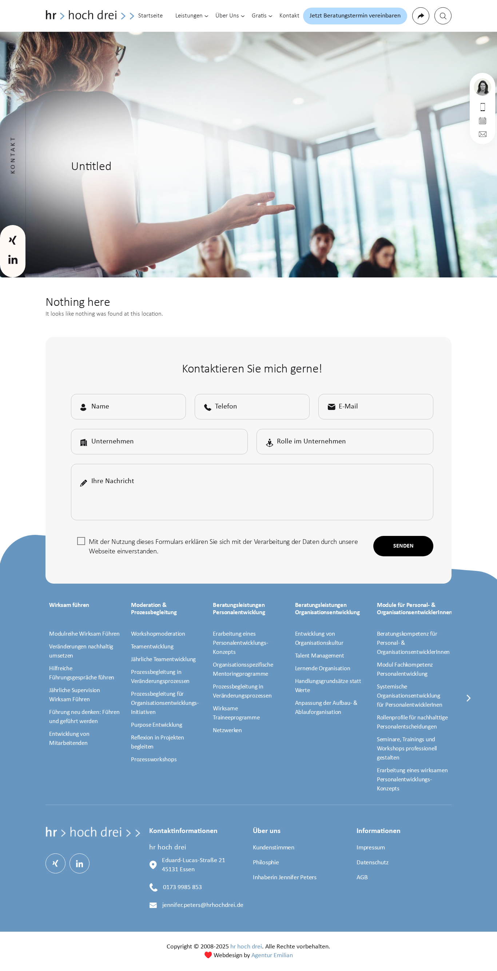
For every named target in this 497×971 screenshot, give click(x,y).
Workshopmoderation (158, 634)
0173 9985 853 (182, 887)
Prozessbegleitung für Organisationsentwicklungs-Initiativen (165, 703)
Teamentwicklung (152, 647)
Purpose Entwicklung (156, 725)
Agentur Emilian (272, 955)
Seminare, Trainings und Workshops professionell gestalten (407, 749)
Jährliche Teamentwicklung (163, 659)
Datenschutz (372, 862)
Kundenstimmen (273, 847)
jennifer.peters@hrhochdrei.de (202, 905)
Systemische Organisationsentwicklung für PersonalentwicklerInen (409, 696)
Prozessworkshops (153, 760)
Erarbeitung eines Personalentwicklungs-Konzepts (240, 643)
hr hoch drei (246, 946)
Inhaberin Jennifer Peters (285, 877)
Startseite (150, 16)
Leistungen (189, 16)
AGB (362, 877)
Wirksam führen (69, 605)
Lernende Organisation (322, 669)
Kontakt (289, 16)
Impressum (371, 847)
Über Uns (227, 16)
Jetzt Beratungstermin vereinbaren (355, 15)
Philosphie (266, 862)
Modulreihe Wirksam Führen (84, 634)
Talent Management (319, 656)
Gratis (259, 16)
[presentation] (469, 702)
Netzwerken (227, 730)
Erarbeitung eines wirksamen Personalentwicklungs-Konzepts (412, 779)
